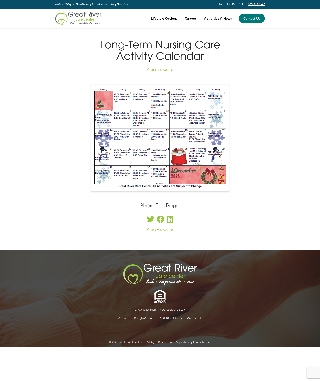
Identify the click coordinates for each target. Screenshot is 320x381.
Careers (191, 18)
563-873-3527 (256, 4)
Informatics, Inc (202, 342)
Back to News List (161, 69)
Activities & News (218, 18)
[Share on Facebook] (160, 219)
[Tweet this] (150, 219)
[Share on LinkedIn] (170, 219)
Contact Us (251, 18)
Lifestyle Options (164, 18)
